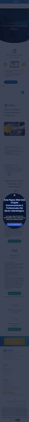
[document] (14, 211)
